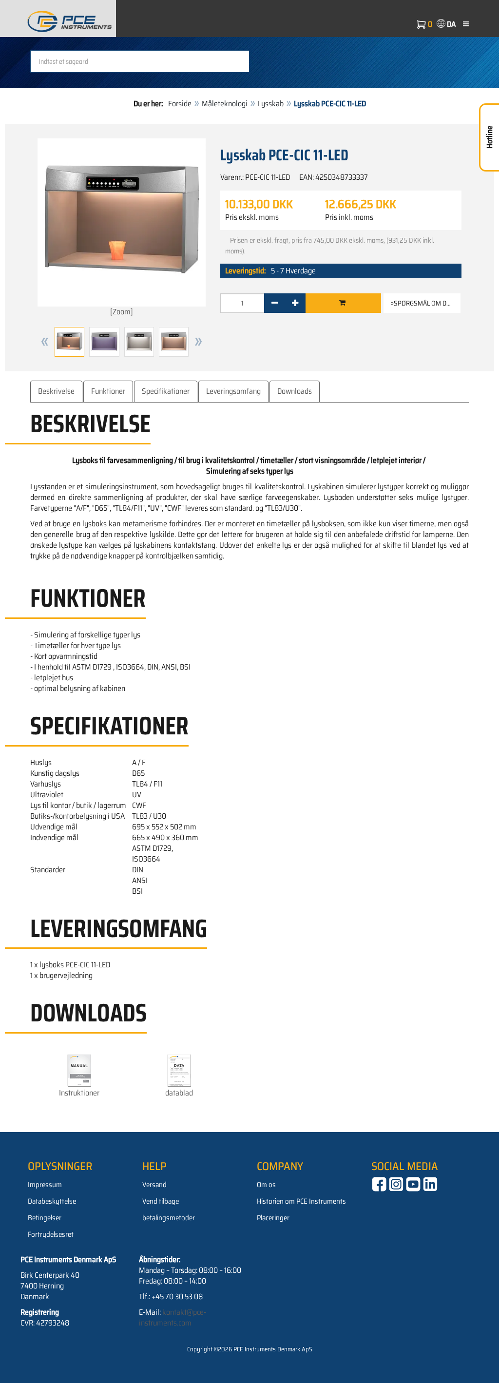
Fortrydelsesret (51, 1234)
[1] (342, 303)
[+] (295, 303)
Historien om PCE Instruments (301, 1201)
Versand (154, 1185)
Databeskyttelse (52, 1201)
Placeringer (273, 1218)
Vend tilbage (160, 1201)
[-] (274, 303)
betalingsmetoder (168, 1218)
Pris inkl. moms (349, 217)
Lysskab (271, 103)
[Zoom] (121, 312)
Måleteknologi (225, 103)
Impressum (45, 1185)
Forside (180, 103)
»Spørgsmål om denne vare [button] (426, 303)
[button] (45, 342)
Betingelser (44, 1218)
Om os (266, 1185)
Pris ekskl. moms (252, 217)
